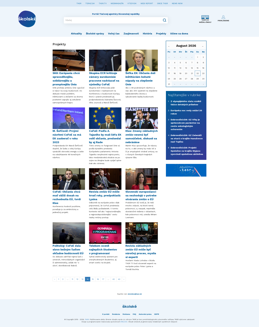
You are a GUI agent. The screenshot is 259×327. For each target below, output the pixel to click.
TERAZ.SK (90, 3)
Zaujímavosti (131, 33)
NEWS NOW (177, 3)
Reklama (126, 314)
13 (82, 279)
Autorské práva (145, 314)
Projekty (161, 33)
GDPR (156, 314)
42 (114, 279)
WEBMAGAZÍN (117, 3)
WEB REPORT (147, 3)
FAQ (134, 314)
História (147, 33)
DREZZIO (123, 322)
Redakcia (116, 314)
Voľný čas (114, 33)
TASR (78, 3)
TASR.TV (103, 3)
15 (93, 279)
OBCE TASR (162, 3)
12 (77, 279)
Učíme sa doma (179, 33)
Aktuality (76, 33)
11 (72, 279)
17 (103, 279)
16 (98, 279)
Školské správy (95, 33)
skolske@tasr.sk (135, 294)
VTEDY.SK (132, 3)
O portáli (105, 314)
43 (119, 279)
